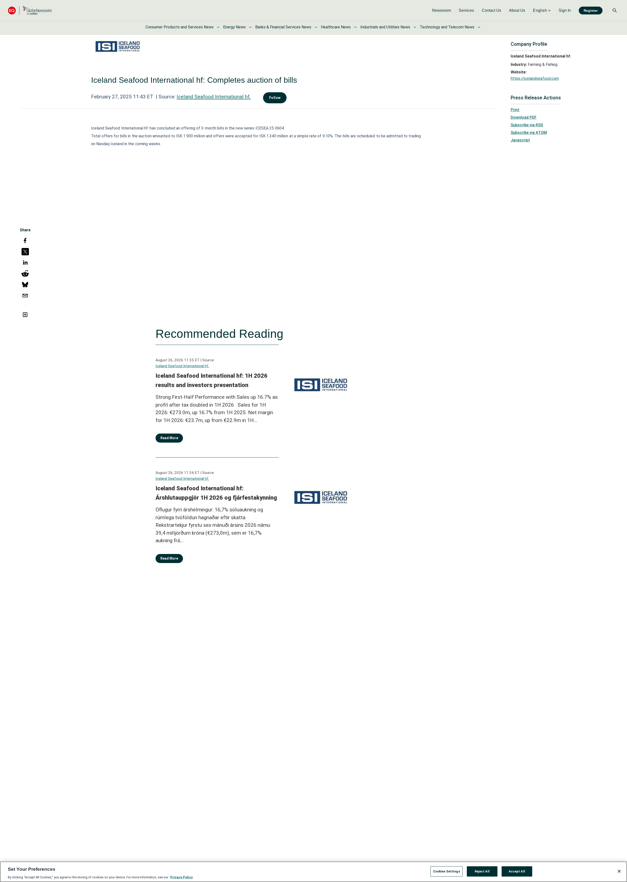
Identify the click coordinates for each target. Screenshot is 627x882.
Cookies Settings (446, 871)
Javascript (520, 140)
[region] (313, 871)
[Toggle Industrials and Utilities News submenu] (414, 27)
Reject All (482, 871)
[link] (441, 10)
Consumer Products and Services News (179, 27)
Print (515, 109)
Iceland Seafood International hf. (214, 97)
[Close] (619, 871)
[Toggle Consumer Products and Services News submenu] (218, 27)
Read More (169, 438)
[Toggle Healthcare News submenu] (355, 27)
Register (591, 10)
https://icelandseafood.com (535, 78)
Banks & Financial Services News (283, 27)
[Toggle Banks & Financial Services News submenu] (316, 27)
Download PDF (524, 117)
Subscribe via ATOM (529, 132)
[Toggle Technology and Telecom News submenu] (479, 27)
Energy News (234, 27)
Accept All (517, 871)
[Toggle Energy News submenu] (250, 27)
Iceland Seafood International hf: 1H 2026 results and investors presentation (211, 380)
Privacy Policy (181, 877)
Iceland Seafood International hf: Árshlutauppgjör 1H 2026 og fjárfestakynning (216, 493)
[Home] (30, 10)
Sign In (565, 10)
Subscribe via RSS (527, 125)
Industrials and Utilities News (385, 27)
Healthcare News (336, 27)
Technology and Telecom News (447, 27)
